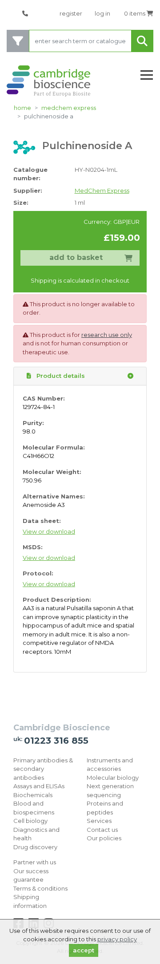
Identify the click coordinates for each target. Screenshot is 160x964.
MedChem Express (68, 107)
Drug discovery (35, 847)
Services (99, 820)
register (71, 13)
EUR (134, 221)
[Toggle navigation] (146, 75)
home (22, 107)
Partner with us (34, 862)
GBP (119, 221)
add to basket (76, 257)
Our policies (104, 838)
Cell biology (30, 820)
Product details (60, 375)
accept (83, 950)
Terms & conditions (40, 888)
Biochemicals (32, 794)
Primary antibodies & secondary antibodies (43, 769)
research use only (106, 334)
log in (102, 13)
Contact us (102, 829)
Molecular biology (113, 777)
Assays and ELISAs (38, 786)
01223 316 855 (56, 740)
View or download (49, 531)
